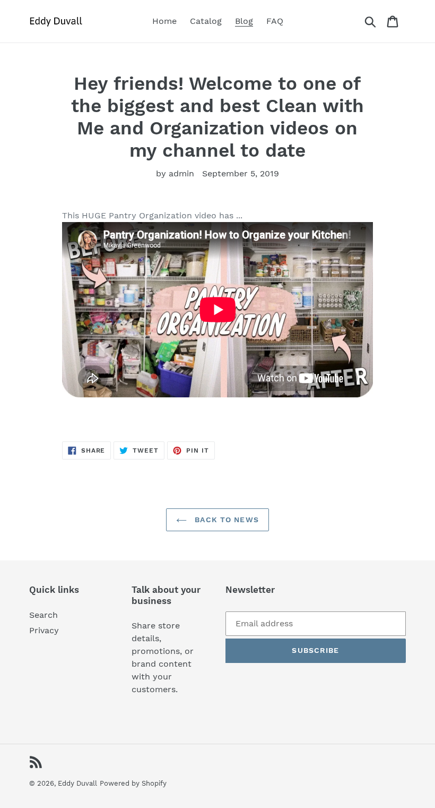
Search (43, 615)
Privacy (44, 630)
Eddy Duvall (77, 783)
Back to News (225, 519)
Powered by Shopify (133, 783)
